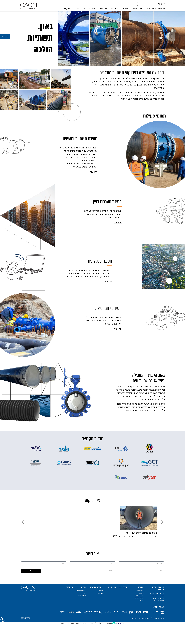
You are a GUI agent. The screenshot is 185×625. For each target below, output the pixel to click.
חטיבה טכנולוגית (158, 598)
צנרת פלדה (140, 591)
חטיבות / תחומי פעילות (156, 8)
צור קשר (67, 8)
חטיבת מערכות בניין (157, 596)
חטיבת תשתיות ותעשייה (156, 594)
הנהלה (84, 593)
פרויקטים (114, 8)
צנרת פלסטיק (139, 596)
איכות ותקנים (82, 596)
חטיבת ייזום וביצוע (158, 601)
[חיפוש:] (147, 4)
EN (164, 4)
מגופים (141, 593)
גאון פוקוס (103, 8)
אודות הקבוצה (81, 591)
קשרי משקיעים (89, 8)
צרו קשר (5, 36)
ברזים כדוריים (139, 598)
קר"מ (141, 600)
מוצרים (125, 8)
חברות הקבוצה (137, 8)
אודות (76, 8)
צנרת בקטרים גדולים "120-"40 (141, 533)
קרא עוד (93, 171)
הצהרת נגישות (135, 618)
